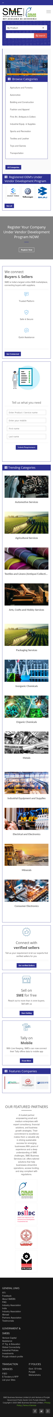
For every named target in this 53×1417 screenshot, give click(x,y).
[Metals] (26, 743)
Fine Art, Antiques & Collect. (23, 116)
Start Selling (26, 1013)
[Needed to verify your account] (26, 420)
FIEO (4, 1373)
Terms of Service (29, 1405)
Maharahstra (35, 1374)
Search (41, 35)
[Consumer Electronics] (26, 891)
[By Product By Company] (26, 27)
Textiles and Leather (19, 138)
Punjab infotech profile (12, 1356)
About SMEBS (8, 1298)
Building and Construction (22, 102)
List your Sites (8, 1379)
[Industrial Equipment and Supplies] (26, 783)
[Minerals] (26, 855)
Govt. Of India (35, 1368)
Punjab (32, 1371)
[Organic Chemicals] (26, 707)
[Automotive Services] (26, 487)
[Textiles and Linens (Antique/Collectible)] (26, 558)
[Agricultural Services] (26, 523)
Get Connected (12, 354)
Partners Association (11, 1317)
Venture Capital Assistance (9, 1339)
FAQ (4, 1301)
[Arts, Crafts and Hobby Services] (26, 594)
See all (9, 206)
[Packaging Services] (26, 635)
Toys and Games (18, 145)
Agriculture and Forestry (21, 87)
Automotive (15, 94)
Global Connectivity (11, 1347)
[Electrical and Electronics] (26, 819)
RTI (4, 1292)
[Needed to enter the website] (26, 412)
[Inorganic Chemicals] (26, 671)
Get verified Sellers (27, 965)
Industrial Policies (10, 1350)
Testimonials (8, 1320)
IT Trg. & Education (11, 1343)
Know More (26, 1060)
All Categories (13, 167)
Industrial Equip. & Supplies (22, 123)
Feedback (6, 1295)
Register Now (26, 249)
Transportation (17, 153)
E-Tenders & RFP (10, 1376)
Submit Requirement (26, 447)
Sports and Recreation (20, 131)
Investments (8, 1353)
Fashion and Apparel (19, 109)
